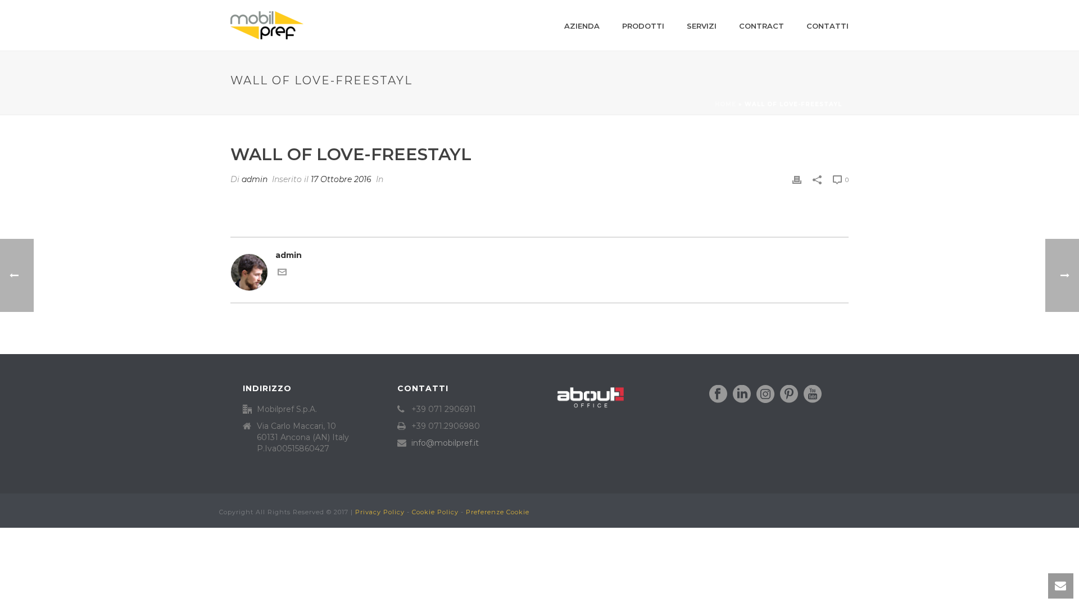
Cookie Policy (435, 512)
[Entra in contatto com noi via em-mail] (282, 274)
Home (725, 104)
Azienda (582, 25)
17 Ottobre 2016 (341, 179)
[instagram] (765, 394)
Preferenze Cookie (497, 512)
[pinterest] (789, 394)
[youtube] (813, 394)
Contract (761, 25)
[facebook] (718, 394)
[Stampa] (796, 179)
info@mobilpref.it (445, 443)
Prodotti (643, 25)
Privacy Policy (380, 512)
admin (255, 179)
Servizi (702, 25)
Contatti (827, 25)
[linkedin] (742, 394)
